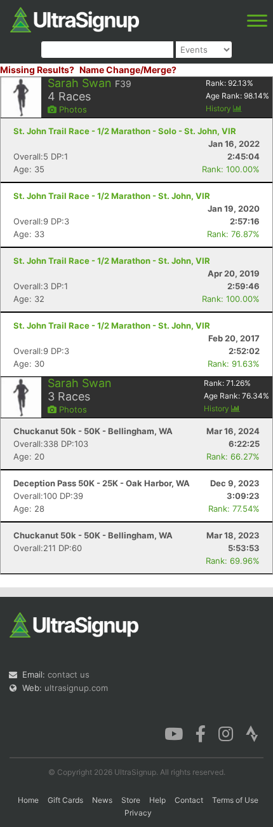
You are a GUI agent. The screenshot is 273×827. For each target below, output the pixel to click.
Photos (72, 109)
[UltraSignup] (74, 18)
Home (28, 800)
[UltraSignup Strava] (252, 733)
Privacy (138, 812)
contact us (69, 674)
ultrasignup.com (76, 688)
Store (130, 800)
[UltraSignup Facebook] (200, 733)
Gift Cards (65, 800)
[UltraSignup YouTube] (173, 733)
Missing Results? (37, 69)
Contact (189, 800)
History (219, 108)
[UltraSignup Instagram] (225, 733)
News (102, 800)
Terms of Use (235, 800)
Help (157, 800)
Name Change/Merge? (127, 69)
